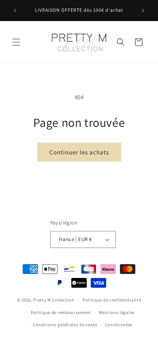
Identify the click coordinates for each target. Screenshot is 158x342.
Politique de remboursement (61, 312)
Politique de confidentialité (112, 300)
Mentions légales (117, 312)
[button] (16, 42)
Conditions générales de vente (65, 324)
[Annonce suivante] (143, 10)
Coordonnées (119, 324)
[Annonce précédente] (15, 10)
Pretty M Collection (53, 300)
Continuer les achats (79, 152)
